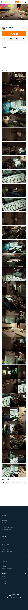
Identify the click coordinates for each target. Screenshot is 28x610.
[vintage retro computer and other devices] (14, 441)
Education (4, 578)
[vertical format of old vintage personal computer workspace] (6, 371)
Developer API (5, 580)
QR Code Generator (6, 587)
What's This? (14, 44)
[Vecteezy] (2, 2)
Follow (23, 29)
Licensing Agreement (6, 595)
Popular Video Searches (7, 607)
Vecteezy (4, 571)
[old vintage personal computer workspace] (13, 78)
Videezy (3, 573)
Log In (22, 2)
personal (19, 538)
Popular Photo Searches (7, 604)
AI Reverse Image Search (7, 583)
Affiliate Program (5, 600)
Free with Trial (14, 33)
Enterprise (4, 576)
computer (5, 538)
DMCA (3, 597)
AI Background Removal (7, 585)
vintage (12, 538)
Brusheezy (4, 568)
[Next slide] (23, 538)
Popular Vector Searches (7, 602)
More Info (5, 46)
